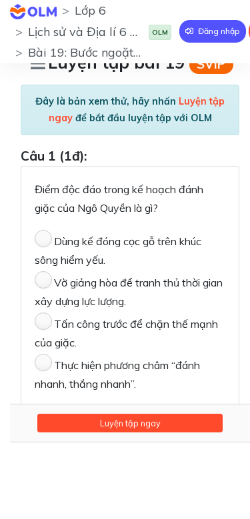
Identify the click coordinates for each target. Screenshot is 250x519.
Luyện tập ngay (130, 423)
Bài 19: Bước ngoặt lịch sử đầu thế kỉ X (134, 52)
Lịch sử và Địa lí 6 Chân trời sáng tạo (130, 31)
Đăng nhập (218, 31)
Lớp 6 (90, 10)
